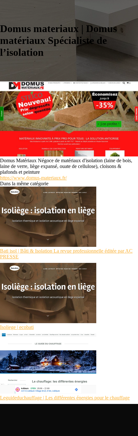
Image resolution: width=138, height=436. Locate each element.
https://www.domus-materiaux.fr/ (33, 177)
